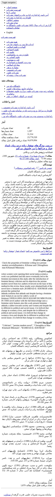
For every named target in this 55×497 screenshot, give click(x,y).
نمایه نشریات (12, 23)
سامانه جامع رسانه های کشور (19, 89)
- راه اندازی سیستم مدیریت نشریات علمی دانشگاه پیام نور (27, 116)
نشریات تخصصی (13, 70)
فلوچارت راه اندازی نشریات (18, 17)
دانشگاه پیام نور (13, 86)
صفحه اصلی (11, 7)
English (9, 32)
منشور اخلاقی (12, 20)
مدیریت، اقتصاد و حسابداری (18, 62)
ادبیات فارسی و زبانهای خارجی (20, 44)
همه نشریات (11, 42)
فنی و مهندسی (12, 60)
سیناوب (7, 494)
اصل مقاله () (29, 158)
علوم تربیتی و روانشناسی (17, 55)
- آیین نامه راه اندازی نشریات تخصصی (18, 107)
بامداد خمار (20, 251)
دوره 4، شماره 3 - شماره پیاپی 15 (29, 156)
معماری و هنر (12, 67)
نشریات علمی (12, 72)
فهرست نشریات (13, 10)
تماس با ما (11, 12)
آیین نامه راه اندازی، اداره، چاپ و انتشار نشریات (27, 15)
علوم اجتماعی (12, 49)
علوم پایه (10, 52)
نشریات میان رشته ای (16, 75)
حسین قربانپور (45, 168)
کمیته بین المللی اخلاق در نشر (19, 96)
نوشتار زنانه (9, 251)
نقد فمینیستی (46, 253)
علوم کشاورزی (13, 57)
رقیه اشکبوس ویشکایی (25, 168)
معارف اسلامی (13, 65)
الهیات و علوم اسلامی (15, 47)
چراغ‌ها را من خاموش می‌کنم (39, 251)
